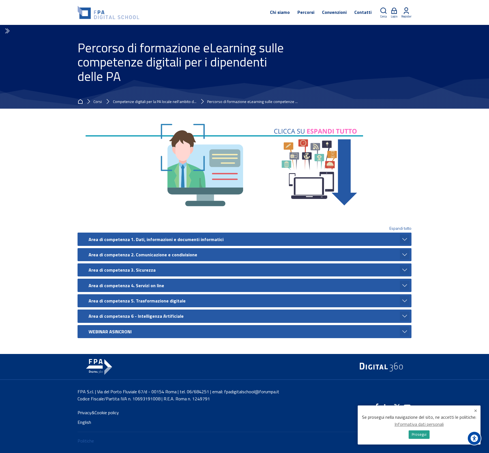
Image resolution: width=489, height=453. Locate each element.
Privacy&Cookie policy (98, 412)
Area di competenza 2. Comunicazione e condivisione (143, 254)
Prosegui (419, 434)
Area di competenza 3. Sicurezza (122, 270)
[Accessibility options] (474, 438)
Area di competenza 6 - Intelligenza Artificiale (136, 316)
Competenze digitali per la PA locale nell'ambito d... (154, 102)
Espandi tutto (400, 228)
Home (81, 101)
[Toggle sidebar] (7, 31)
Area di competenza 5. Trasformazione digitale (137, 300)
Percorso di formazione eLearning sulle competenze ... (252, 102)
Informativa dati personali (419, 424)
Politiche (86, 440)
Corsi (97, 102)
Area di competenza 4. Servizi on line (126, 285)
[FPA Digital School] (109, 12)
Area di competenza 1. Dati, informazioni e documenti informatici (156, 239)
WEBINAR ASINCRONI (110, 331)
